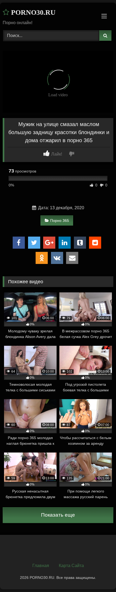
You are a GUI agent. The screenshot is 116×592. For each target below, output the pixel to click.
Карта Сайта (71, 565)
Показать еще (58, 515)
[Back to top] (99, 576)
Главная (40, 565)
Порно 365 (59, 220)
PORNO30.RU (32, 12)
